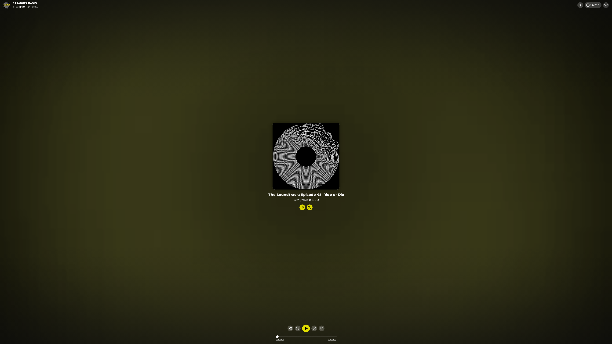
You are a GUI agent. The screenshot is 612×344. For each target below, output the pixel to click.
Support (20, 6)
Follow (34, 6)
